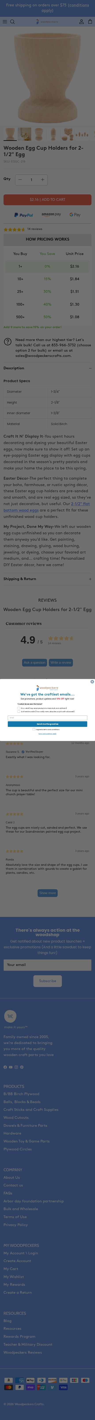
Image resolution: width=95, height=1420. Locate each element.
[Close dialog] (92, 681)
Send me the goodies (47, 724)
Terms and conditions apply (47, 734)
